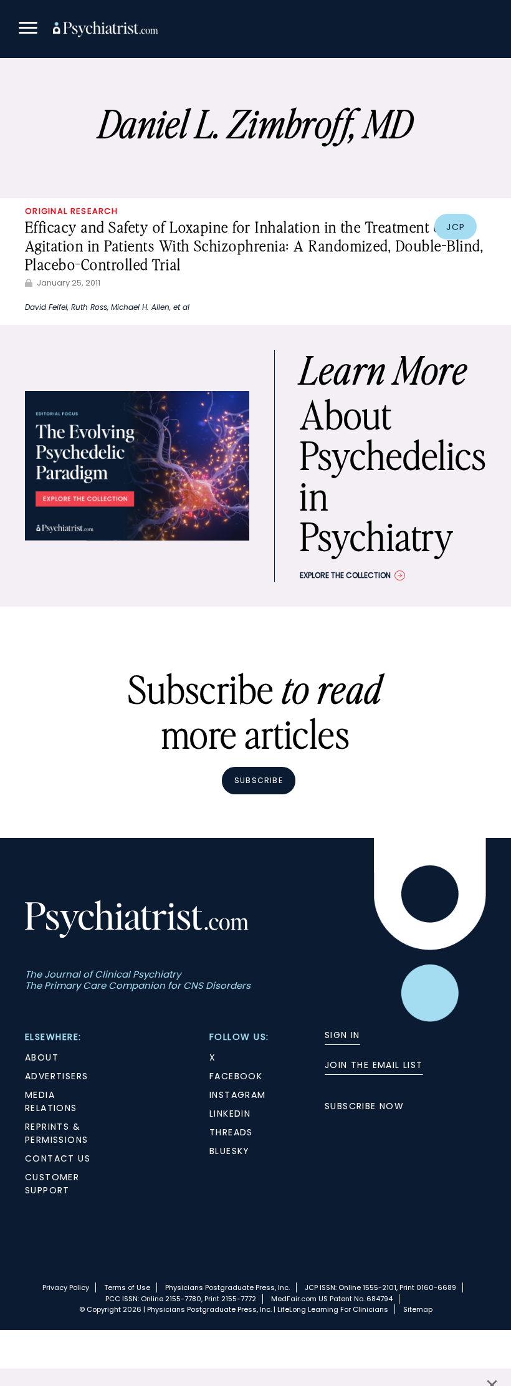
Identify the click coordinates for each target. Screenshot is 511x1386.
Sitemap (417, 1309)
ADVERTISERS (56, 1076)
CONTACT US (57, 1158)
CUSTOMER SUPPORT (52, 1183)
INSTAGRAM (237, 1095)
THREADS (231, 1132)
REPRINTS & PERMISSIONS (56, 1133)
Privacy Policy (65, 1287)
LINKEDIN (230, 1113)
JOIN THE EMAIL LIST (374, 1065)
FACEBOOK (235, 1076)
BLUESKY (229, 1151)
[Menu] (28, 29)
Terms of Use (127, 1287)
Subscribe (258, 780)
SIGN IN (342, 1035)
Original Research (71, 211)
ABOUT (42, 1057)
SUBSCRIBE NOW (364, 1106)
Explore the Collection (345, 575)
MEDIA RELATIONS (51, 1101)
